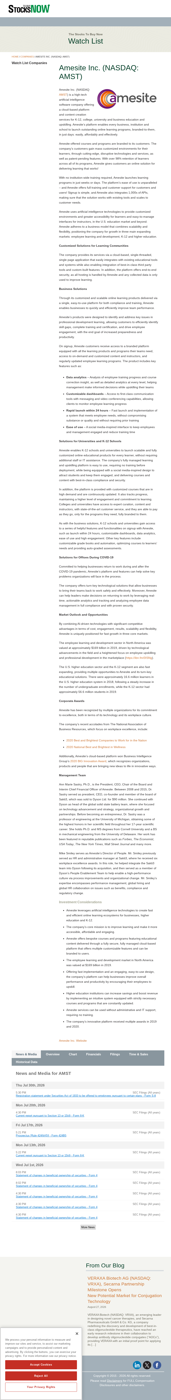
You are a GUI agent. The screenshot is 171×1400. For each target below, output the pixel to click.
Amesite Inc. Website (73, 1040)
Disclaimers (114, 1380)
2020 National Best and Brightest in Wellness (96, 747)
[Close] (77, 1333)
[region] (41, 1363)
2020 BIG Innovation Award (88, 761)
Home (15, 56)
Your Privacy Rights (41, 1387)
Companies (27, 56)
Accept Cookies (41, 1364)
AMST (63, 94)
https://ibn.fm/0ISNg (139, 657)
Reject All (41, 1375)
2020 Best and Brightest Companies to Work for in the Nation (106, 740)
